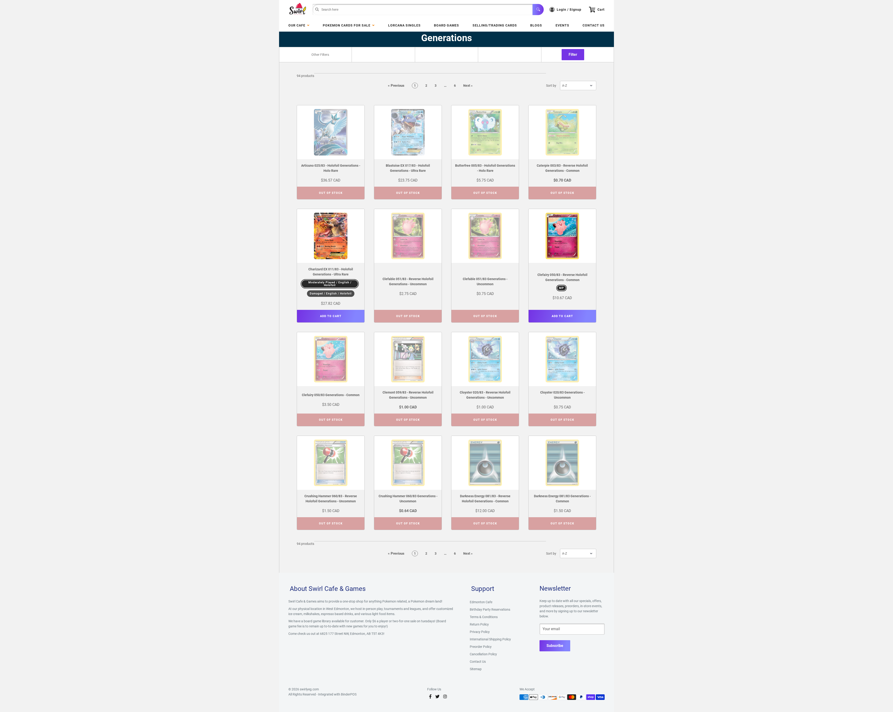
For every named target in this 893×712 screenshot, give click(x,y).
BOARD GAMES (446, 25)
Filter (573, 54)
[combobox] (320, 54)
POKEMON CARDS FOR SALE (347, 25)
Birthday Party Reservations (490, 609)
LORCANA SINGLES (404, 25)
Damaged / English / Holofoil (331, 293)
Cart (601, 9)
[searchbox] (320, 54)
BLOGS (536, 25)
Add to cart (330, 316)
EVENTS (562, 25)
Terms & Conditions (484, 617)
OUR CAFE (297, 25)
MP (561, 288)
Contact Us (594, 25)
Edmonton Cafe (481, 602)
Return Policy (479, 624)
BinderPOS (349, 694)
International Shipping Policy (490, 639)
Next (468, 85)
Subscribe (554, 645)
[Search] (538, 9)
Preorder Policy (481, 647)
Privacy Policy (480, 632)
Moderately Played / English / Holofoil (329, 284)
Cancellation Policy (483, 654)
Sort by (551, 85)
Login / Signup (569, 9)
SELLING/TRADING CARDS (495, 25)
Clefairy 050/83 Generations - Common (331, 395)
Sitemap (476, 669)
